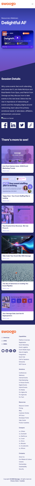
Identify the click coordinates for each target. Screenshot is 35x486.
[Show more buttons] (31, 46)
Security (21, 469)
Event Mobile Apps (24, 349)
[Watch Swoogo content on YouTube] (3, 350)
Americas (8, 337)
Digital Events (23, 385)
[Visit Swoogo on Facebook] (10, 350)
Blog (20, 410)
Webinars (21, 375)
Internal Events (23, 377)
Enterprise (22, 362)
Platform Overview (24, 340)
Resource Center (24, 405)
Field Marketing (23, 380)
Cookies (22, 481)
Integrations (22, 354)
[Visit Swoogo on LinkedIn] (6, 350)
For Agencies (23, 394)
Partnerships (22, 464)
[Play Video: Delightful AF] (17, 38)
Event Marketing (24, 345)
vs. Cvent (21, 438)
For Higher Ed (23, 392)
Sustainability (23, 466)
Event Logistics (23, 347)
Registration (22, 342)
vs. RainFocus (23, 436)
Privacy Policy (14, 481)
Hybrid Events (23, 387)
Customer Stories (24, 413)
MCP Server (22, 364)
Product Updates (24, 422)
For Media (22, 390)
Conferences (22, 373)
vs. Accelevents (23, 446)
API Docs (21, 415)
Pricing (21, 408)
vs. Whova (22, 448)
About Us (21, 457)
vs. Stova (21, 441)
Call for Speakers (24, 359)
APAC (8, 341)
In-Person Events (24, 382)
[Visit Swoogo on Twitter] (14, 350)
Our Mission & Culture (25, 459)
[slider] (17, 46)
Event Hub (22, 357)
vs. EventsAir (23, 433)
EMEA (8, 344)
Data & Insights (23, 352)
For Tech (21, 397)
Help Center (22, 420)
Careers (21, 461)
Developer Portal (24, 418)
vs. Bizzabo (22, 443)
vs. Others (22, 431)
